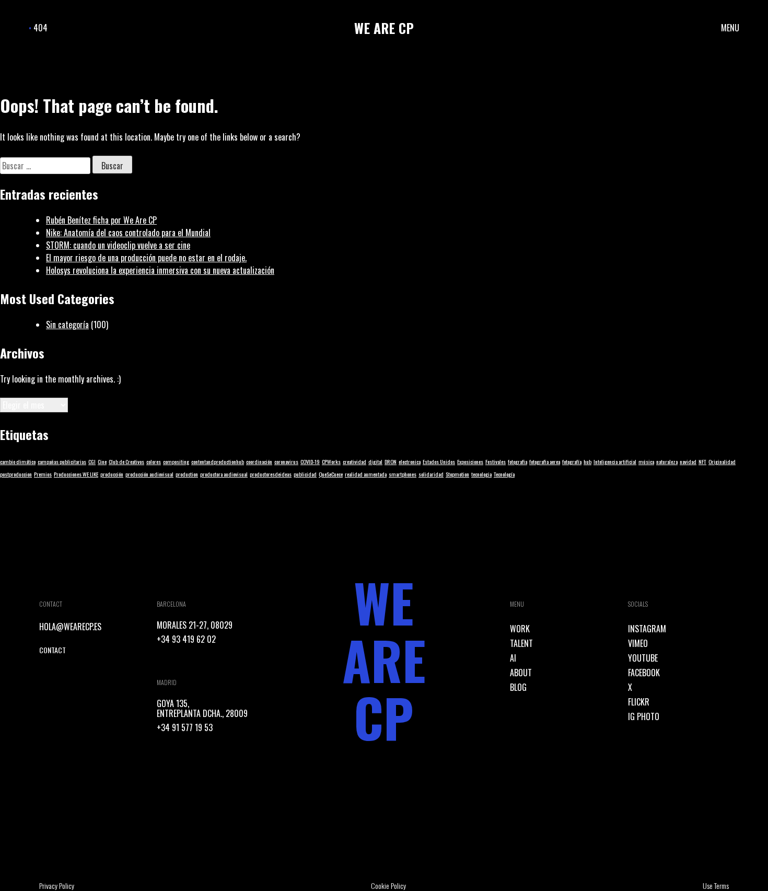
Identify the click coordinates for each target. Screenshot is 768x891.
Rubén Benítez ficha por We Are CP (101, 220)
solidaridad (431, 474)
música (646, 461)
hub (587, 461)
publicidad (305, 474)
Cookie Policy (388, 885)
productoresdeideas (271, 474)
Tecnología (504, 474)
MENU (730, 28)
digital (375, 461)
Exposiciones (470, 461)
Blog (518, 687)
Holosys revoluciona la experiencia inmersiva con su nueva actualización (160, 270)
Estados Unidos (439, 461)
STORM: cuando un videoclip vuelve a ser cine (118, 245)
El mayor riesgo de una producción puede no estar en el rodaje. (146, 257)
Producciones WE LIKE (76, 474)
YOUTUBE (643, 658)
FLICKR (638, 702)
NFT (702, 461)
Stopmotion (457, 474)
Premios (43, 474)
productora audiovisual (224, 474)
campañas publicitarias (62, 461)
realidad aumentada (366, 474)
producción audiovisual (149, 474)
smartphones (402, 474)
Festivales (495, 461)
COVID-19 (310, 461)
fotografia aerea (544, 461)
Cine (102, 461)
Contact (52, 649)
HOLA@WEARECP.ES (70, 626)
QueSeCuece (331, 474)
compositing (176, 461)
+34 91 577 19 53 (185, 727)
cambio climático (18, 461)
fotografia (517, 461)
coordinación (259, 461)
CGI (92, 461)
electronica (410, 461)
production (187, 474)
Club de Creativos (126, 461)
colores (153, 461)
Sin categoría (67, 324)
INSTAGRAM (647, 628)
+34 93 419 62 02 (186, 639)
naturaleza (667, 461)
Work (520, 628)
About (521, 672)
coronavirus (286, 461)
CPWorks (331, 461)
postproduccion (16, 474)
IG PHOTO (643, 716)
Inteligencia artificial (615, 461)
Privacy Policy (56, 885)
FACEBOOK (644, 672)
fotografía (571, 461)
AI (513, 658)
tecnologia (481, 474)
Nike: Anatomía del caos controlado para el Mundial (128, 232)
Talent (521, 643)
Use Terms (716, 885)
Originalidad (722, 461)
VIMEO (638, 643)
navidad (688, 461)
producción (111, 474)
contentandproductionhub (217, 461)
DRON (391, 461)
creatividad (354, 461)
